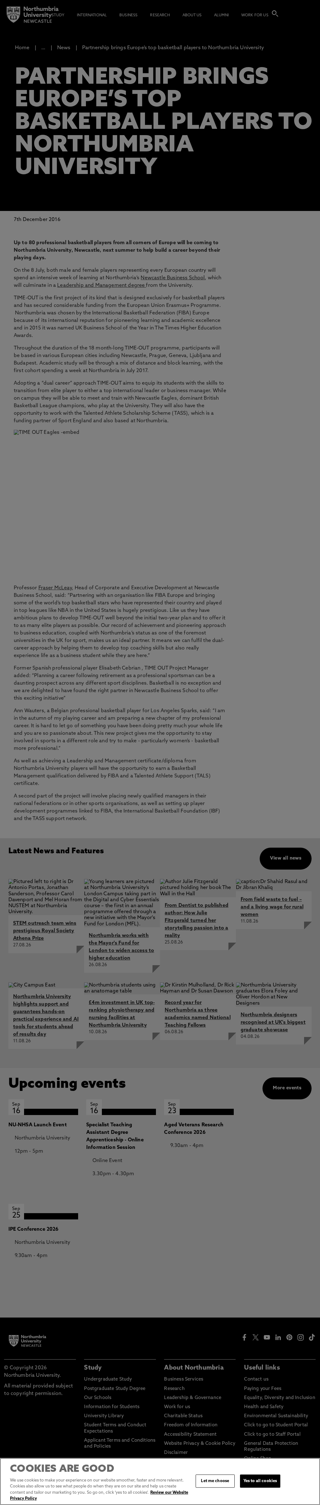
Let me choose (215, 1481)
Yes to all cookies (260, 1481)
